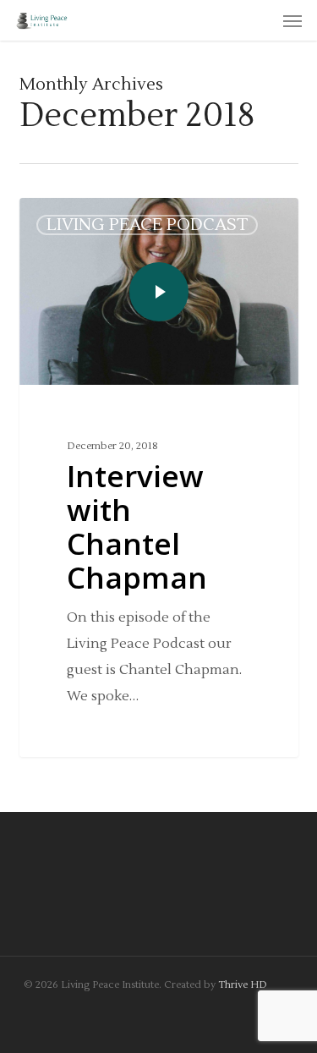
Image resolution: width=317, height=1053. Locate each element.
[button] (292, 20)
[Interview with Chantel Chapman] (158, 477)
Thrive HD (242, 985)
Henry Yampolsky (95, 217)
